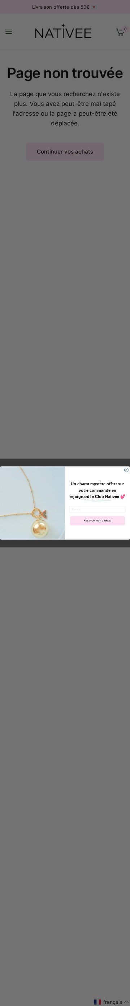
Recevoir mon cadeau (98, 520)
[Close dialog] (126, 470)
